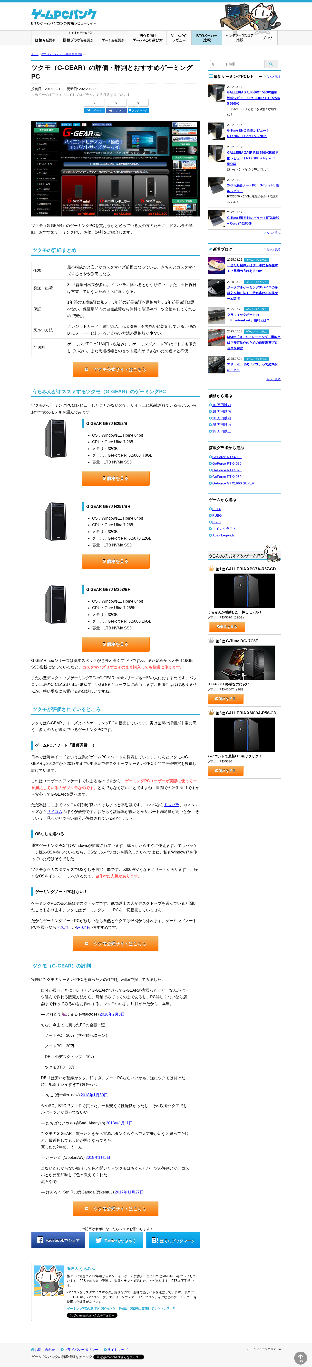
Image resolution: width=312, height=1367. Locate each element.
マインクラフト (224, 529)
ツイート (96, 110)
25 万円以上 (221, 431)
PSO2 (216, 522)
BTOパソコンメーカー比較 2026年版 (61, 54)
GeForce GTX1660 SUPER (233, 483)
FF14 (216, 509)
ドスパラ (171, 805)
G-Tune (82, 927)
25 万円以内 (221, 425)
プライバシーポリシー (81, 1350)
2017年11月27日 (129, 1192)
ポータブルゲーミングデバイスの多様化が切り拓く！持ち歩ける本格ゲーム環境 (252, 293)
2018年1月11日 (119, 1123)
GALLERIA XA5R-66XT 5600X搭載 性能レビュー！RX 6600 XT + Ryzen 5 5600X (253, 98)
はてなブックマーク (177, 1241)
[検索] (271, 64)
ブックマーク (140, 110)
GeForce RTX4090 (227, 457)
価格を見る (118, 478)
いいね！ (118, 110)
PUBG (217, 515)
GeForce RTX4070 (227, 470)
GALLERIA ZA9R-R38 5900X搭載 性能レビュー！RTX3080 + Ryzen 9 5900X (253, 158)
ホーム (35, 54)
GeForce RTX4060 (227, 477)
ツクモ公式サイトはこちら (120, 369)
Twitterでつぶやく (120, 1241)
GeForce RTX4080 (227, 463)
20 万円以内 (221, 418)
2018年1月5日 (98, 1157)
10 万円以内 (221, 405)
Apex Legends (223, 535)
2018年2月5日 (112, 1014)
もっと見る (273, 76)
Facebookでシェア (62, 1240)
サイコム (54, 812)
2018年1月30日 (94, 1095)
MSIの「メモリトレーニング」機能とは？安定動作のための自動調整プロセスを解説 (254, 342)
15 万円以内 (221, 411)
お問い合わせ (45, 1350)
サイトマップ (117, 1350)
